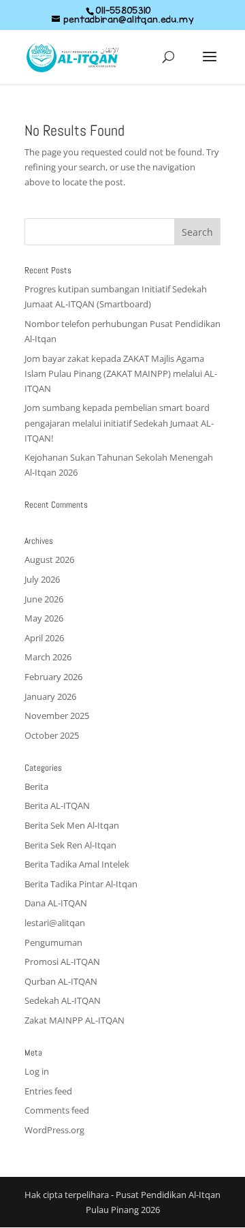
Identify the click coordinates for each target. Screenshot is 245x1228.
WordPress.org (54, 1130)
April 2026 (44, 638)
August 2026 (49, 559)
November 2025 (56, 715)
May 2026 (43, 618)
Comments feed (56, 1110)
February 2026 (53, 677)
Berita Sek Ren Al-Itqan (70, 845)
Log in (36, 1071)
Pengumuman (53, 942)
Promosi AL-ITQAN (62, 961)
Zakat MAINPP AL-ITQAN (74, 1020)
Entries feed (48, 1091)
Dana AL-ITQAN (55, 903)
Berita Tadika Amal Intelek (76, 864)
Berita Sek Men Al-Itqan (71, 825)
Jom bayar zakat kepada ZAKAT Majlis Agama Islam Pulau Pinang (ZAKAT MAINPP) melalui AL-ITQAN (120, 373)
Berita (36, 786)
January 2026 (50, 696)
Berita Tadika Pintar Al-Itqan (80, 884)
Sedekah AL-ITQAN (62, 1000)
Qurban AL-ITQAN (60, 981)
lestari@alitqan (54, 923)
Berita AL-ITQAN (57, 805)
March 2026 (47, 657)
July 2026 (42, 579)
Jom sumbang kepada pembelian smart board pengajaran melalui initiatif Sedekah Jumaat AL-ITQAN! (119, 422)
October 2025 (51, 735)
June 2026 (43, 599)
